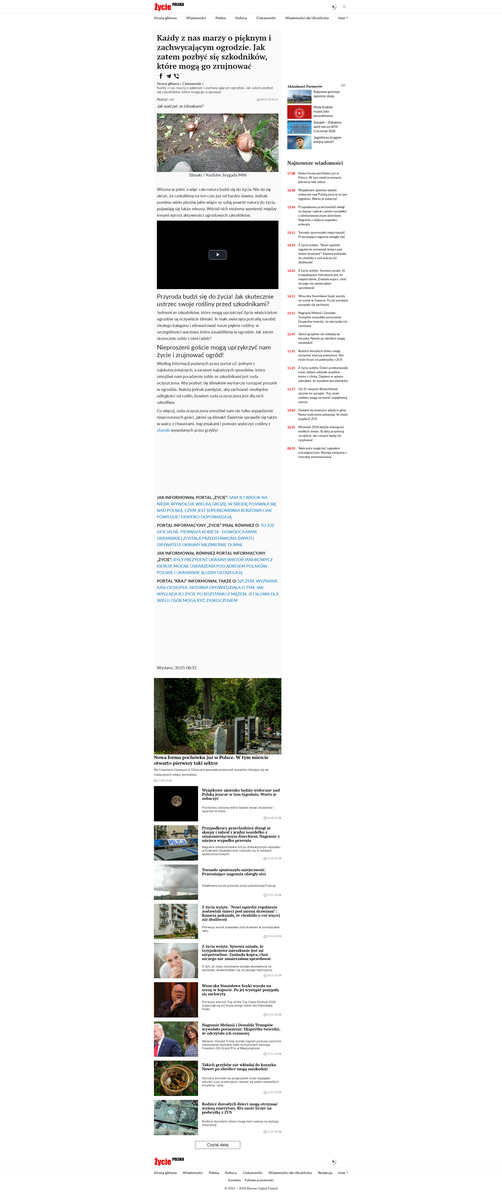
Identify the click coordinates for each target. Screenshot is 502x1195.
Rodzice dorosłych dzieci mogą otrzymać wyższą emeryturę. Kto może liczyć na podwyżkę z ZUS (321, 355)
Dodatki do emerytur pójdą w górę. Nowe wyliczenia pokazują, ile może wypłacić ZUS (323, 414)
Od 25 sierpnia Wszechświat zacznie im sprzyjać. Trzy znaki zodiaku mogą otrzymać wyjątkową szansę (322, 396)
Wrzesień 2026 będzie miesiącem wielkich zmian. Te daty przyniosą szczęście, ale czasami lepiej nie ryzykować (321, 434)
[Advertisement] (217, 463)
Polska (221, 18)
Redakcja (325, 1173)
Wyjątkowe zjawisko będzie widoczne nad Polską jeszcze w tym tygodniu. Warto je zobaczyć (322, 194)
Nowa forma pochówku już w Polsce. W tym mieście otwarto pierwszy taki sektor (319, 178)
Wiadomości (196, 18)
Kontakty (234, 1180)
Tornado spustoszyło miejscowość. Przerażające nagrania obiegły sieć (322, 234)
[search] (344, 6)
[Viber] (176, 76)
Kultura (241, 18)
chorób (163, 430)
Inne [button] (341, 18)
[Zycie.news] (169, 7)
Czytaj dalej (218, 1144)
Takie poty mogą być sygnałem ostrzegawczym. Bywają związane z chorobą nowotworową (322, 453)
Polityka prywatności (259, 1180)
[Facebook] (161, 76)
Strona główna (165, 18)
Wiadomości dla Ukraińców (307, 18)
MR (171, 99)
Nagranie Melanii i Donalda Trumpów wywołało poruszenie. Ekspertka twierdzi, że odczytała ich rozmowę (322, 319)
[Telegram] (169, 76)
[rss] (333, 6)
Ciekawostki (266, 18)
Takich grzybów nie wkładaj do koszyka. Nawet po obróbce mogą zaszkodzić (321, 338)
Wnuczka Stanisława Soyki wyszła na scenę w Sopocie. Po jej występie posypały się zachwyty (323, 300)
